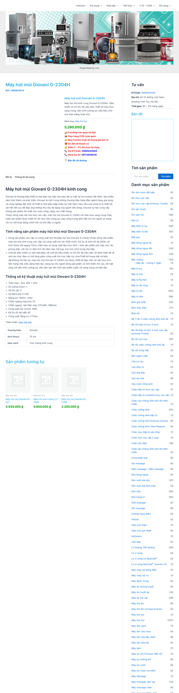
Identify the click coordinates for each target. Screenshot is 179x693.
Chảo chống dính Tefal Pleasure (148, 426)
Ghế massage (138, 502)
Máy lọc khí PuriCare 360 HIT (147, 653)
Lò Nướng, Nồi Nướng (143, 547)
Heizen (135, 519)
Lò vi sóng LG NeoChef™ (144, 558)
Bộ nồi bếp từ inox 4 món (144, 324)
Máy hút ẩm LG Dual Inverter (146, 609)
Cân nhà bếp (138, 372)
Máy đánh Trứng (140, 581)
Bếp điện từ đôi (139, 231)
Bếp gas (135, 237)
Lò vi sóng (137, 553)
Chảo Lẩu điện (139, 443)
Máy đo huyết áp (140, 592)
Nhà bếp (111, 5)
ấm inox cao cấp (140, 198)
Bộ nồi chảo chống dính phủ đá (147, 344)
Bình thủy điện (139, 307)
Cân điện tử (137, 367)
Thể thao (127, 5)
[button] (100, 5)
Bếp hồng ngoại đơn (142, 254)
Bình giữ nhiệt (138, 302)
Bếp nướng (137, 259)
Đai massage (138, 463)
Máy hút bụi (137, 614)
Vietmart (80, 5)
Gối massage (138, 508)
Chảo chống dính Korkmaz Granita (149, 420)
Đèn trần (136, 491)
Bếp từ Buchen (139, 279)
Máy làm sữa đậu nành (143, 637)
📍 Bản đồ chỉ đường (75, 160)
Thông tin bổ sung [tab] (25, 177)
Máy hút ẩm (137, 603)
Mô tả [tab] (9, 177)
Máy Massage (138, 676)
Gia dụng (94, 5)
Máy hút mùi (81, 121)
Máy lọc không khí (141, 659)
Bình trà (135, 313)
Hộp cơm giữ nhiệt (141, 530)
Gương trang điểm (141, 513)
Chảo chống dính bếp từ (144, 415)
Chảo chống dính (140, 409)
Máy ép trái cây (139, 597)
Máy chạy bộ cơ (140, 575)
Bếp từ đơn (137, 296)
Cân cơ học (137, 361)
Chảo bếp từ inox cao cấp (145, 389)
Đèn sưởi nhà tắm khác (143, 485)
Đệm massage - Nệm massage (147, 469)
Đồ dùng (163, 5)
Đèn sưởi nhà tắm (140, 480)
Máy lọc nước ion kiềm (143, 670)
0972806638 (89, 154)
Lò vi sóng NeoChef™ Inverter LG (149, 564)
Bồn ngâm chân (139, 355)
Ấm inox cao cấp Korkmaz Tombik (149, 203)
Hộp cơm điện (139, 525)
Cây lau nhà (137, 378)
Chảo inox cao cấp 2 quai (145, 437)
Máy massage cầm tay (143, 681)
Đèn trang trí (138, 497)
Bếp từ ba (136, 268)
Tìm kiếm (165, 176)
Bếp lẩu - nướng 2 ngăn (148, 263)
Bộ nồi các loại (139, 339)
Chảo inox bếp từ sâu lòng (145, 432)
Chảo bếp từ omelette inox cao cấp (150, 395)
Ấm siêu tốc (137, 214)
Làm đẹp (136, 541)
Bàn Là (135, 220)
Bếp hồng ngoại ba (141, 242)
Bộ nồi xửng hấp (140, 350)
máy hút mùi (25, 322)
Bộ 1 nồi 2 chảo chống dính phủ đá (149, 319)
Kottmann (136, 536)
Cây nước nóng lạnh (142, 383)
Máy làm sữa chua (141, 631)
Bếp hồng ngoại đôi (141, 248)
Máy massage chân (141, 687)
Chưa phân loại (139, 457)
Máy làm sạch (138, 625)
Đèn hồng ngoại (139, 474)
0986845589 (89, 151)
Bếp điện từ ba (139, 226)
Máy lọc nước (138, 665)
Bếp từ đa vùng (139, 285)
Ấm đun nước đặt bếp (143, 192)
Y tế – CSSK (145, 5)
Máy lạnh (136, 648)
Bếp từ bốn (137, 274)
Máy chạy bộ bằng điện (143, 569)
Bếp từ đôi (137, 291)
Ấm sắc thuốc (138, 209)
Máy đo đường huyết (142, 586)
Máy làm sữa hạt (140, 642)
